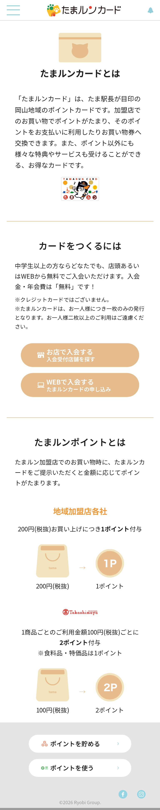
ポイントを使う (72, 767)
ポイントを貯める (75, 743)
